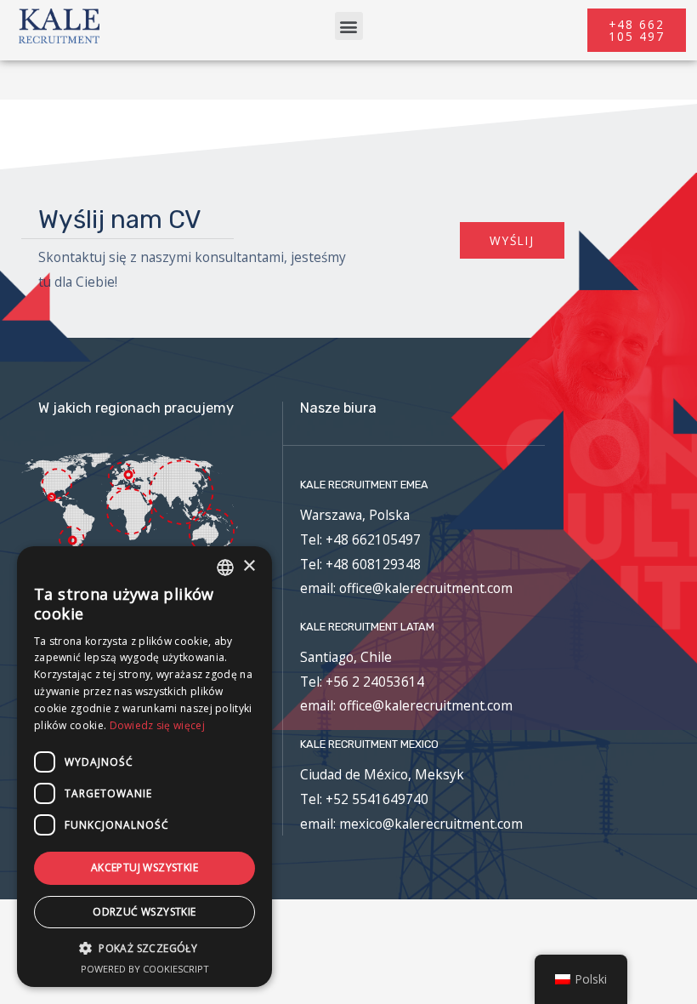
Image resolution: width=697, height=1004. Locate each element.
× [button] (248, 566)
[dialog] (144, 766)
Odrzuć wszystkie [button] (144, 911)
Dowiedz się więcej (157, 725)
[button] (349, 26)
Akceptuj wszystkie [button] (144, 867)
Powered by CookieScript (145, 968)
